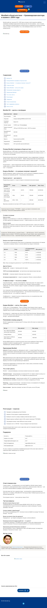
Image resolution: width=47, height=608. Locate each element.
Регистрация (9, 97)
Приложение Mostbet (11, 92)
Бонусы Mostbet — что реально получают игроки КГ (18, 83)
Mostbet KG (9, 78)
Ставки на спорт (10, 85)
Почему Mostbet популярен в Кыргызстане (16, 80)
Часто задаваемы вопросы (12, 104)
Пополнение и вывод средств (13, 90)
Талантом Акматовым (17, 547)
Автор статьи (9, 106)
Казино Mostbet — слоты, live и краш (14, 87)
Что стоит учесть (10, 94)
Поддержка (9, 99)
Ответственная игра (11, 101)
